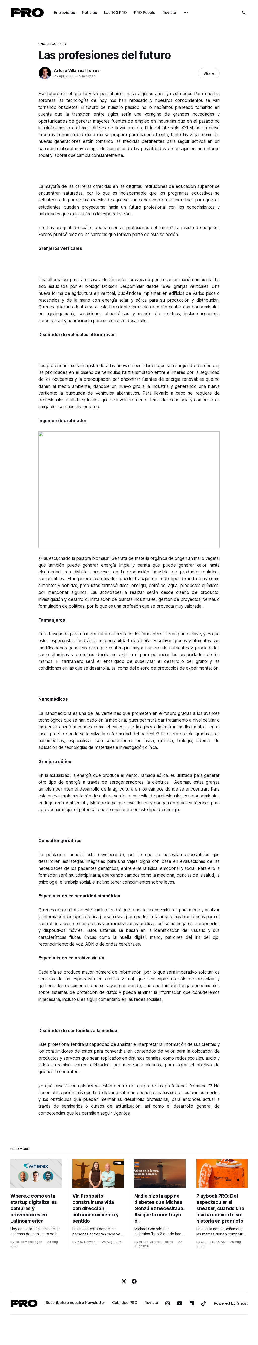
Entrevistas (64, 12)
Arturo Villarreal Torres (77, 70)
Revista (169, 12)
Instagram (167, 1303)
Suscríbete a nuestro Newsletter (75, 1302)
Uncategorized (52, 44)
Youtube (180, 1303)
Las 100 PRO (115, 12)
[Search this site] (244, 13)
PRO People (144, 12)
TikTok (203, 1303)
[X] (123, 1281)
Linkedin (192, 1303)
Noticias (89, 12)
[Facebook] (134, 1281)
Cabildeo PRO (124, 1302)
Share (208, 73)
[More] (186, 13)
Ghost (242, 1303)
